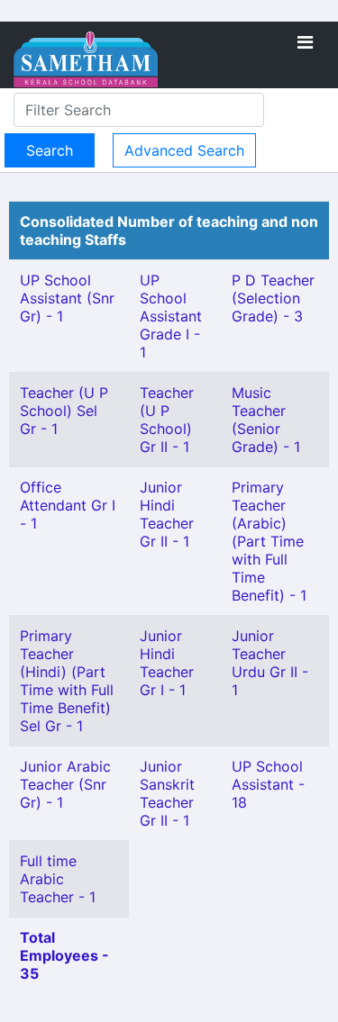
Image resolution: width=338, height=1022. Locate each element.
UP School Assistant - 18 (268, 784)
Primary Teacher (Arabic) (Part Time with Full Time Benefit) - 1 (269, 541)
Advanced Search (184, 150)
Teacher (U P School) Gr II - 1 (167, 420)
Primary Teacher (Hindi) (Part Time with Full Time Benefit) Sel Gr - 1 (67, 681)
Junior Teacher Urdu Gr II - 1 (270, 663)
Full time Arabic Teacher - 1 (58, 879)
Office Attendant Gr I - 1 (67, 505)
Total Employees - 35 (64, 955)
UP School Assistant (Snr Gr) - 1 (67, 298)
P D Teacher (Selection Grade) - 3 (273, 298)
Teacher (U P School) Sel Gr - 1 (64, 411)
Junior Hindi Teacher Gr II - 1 (167, 514)
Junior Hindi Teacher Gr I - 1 (167, 663)
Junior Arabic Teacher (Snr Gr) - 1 (65, 784)
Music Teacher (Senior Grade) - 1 (266, 420)
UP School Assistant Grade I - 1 (171, 316)
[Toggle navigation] (305, 42)
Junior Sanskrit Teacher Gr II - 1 (167, 793)
